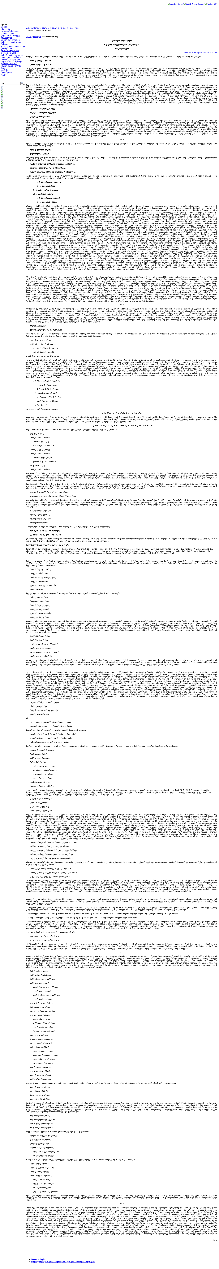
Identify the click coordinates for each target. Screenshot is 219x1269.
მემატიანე (5, 44)
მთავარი (4, 27)
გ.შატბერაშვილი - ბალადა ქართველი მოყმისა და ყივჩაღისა (52, 28)
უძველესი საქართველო (11, 36)
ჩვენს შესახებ (6, 72)
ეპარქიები (5, 29)
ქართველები (6, 49)
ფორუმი (4, 70)
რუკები (4, 75)
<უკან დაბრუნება (33, 37)
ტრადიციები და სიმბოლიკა (13, 46)
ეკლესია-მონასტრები (10, 31)
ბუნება (3, 68)
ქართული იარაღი (9, 64)
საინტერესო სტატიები (10, 59)
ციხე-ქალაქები (7, 33)
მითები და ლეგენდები (10, 40)
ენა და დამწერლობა (10, 51)
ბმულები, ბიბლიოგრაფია (12, 62)
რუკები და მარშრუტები (11, 66)
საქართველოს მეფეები (11, 42)
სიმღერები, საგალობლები (12, 55)
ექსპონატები (6, 38)
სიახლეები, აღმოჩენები (11, 57)
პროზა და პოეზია (8, 53)
